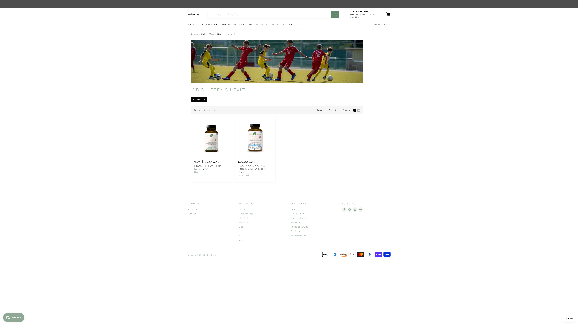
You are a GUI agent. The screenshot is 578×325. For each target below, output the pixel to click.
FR (290, 24)
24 (325, 110)
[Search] (335, 14)
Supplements (207, 24)
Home (190, 24)
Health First (257, 24)
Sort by (198, 110)
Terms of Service (299, 226)
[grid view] (354, 110)
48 (335, 110)
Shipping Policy (298, 218)
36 (330, 110)
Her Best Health (232, 24)
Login (377, 24)
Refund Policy (298, 222)
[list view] (358, 110)
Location (192, 213)
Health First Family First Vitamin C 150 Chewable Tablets (252, 168)
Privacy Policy (298, 213)
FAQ (293, 209)
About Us (192, 209)
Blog (275, 24)
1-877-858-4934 (299, 235)
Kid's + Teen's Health (212, 34)
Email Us (295, 231)
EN (298, 24)
